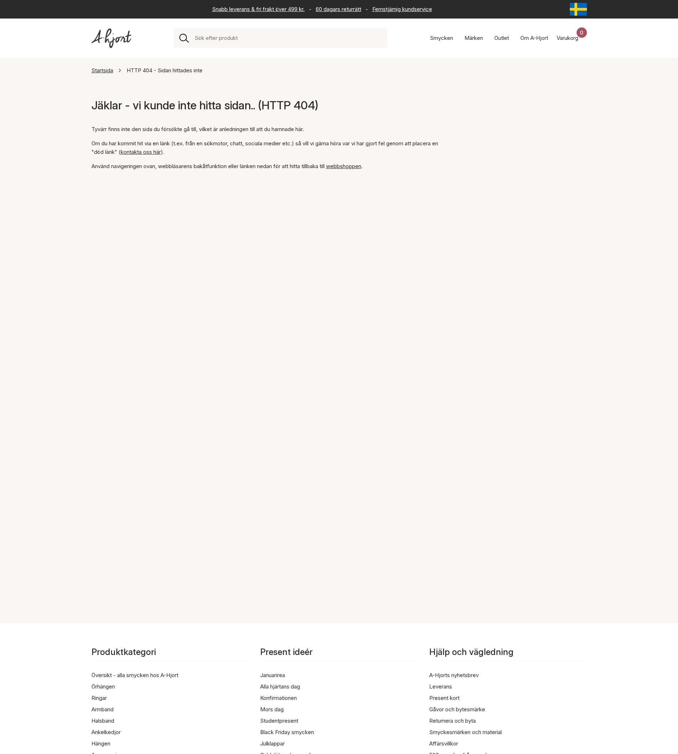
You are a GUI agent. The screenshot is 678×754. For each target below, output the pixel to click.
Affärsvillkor (443, 743)
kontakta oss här (141, 152)
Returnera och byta (452, 720)
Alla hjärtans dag (280, 686)
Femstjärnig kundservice (402, 9)
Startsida (102, 70)
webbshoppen (343, 166)
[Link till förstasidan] (111, 38)
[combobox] (288, 38)
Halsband (102, 720)
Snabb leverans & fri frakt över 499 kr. (258, 9)
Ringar (99, 698)
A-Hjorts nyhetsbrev (454, 675)
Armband (102, 709)
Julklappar (272, 743)
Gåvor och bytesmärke (457, 709)
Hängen (100, 743)
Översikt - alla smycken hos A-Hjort (134, 675)
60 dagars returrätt (338, 9)
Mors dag (272, 709)
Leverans (440, 686)
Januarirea (272, 675)
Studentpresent (279, 720)
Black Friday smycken (287, 732)
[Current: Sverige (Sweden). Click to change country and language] (578, 9)
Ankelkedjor (106, 732)
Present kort (444, 698)
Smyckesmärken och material (465, 732)
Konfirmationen (278, 698)
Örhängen (103, 686)
